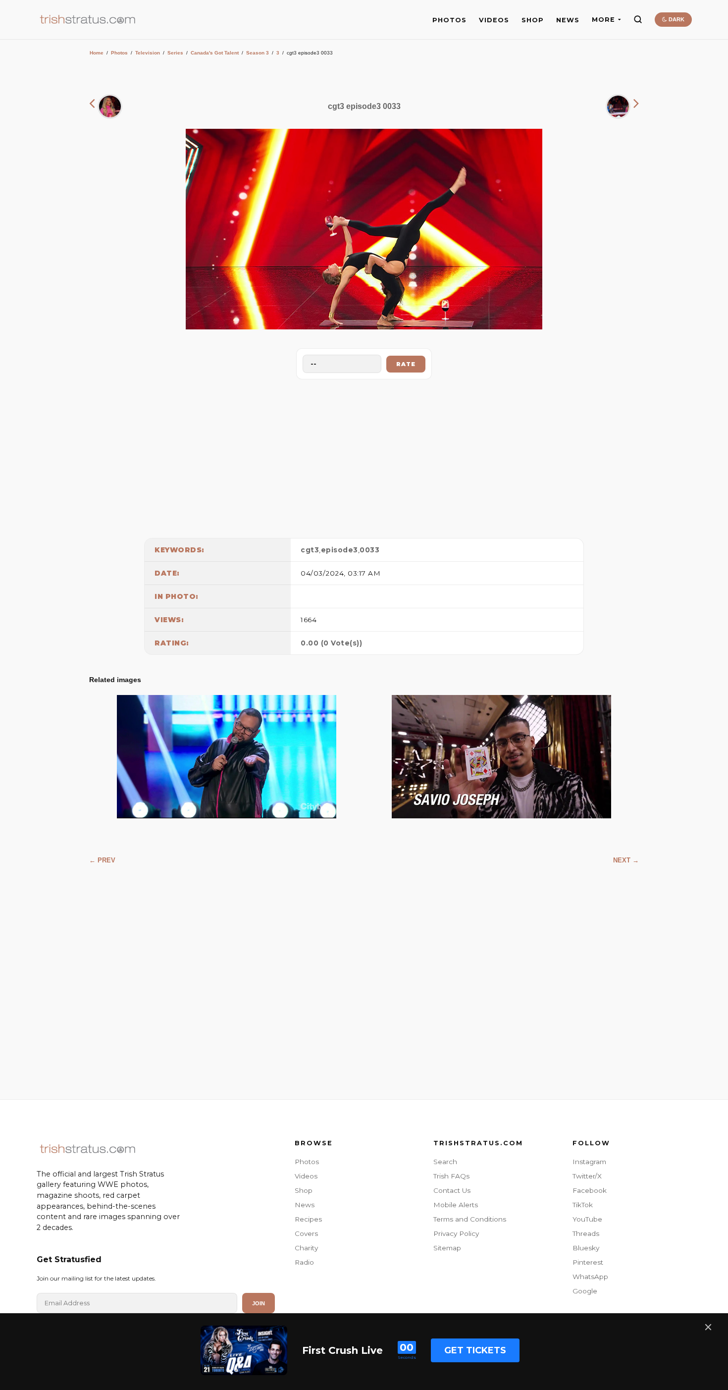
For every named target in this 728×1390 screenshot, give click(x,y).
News (304, 1205)
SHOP (532, 20)
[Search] (637, 19)
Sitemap (447, 1248)
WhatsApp (590, 1277)
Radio (304, 1262)
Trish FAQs (451, 1176)
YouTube (587, 1219)
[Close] (708, 1327)
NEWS (567, 20)
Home (97, 52)
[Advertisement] (364, 456)
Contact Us (451, 1190)
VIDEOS (494, 20)
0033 (369, 550)
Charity (306, 1248)
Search (445, 1162)
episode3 (339, 550)
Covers (306, 1233)
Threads (585, 1233)
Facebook (589, 1190)
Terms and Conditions (469, 1219)
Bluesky (585, 1248)
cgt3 (310, 550)
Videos (306, 1176)
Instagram (589, 1162)
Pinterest (587, 1262)
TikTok (582, 1205)
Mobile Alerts (455, 1205)
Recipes (308, 1219)
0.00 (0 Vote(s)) (331, 643)
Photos (119, 52)
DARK (675, 19)
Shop (303, 1190)
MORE (603, 19)
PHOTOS (449, 20)
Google (584, 1291)
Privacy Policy (456, 1233)
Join (258, 1303)
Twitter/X (587, 1176)
